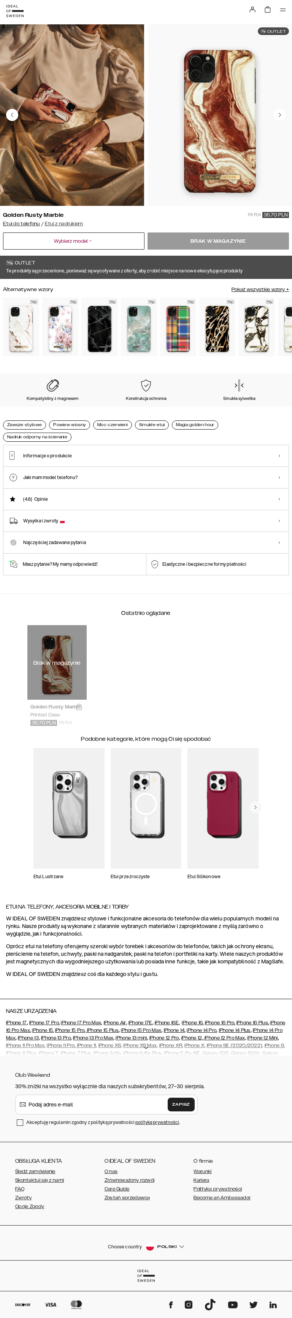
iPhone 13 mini (131, 1038)
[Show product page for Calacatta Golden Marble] (256, 327)
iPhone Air (115, 1022)
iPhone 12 (191, 1038)
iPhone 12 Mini (262, 1038)
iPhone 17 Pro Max (81, 1022)
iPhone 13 (28, 1038)
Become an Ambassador (222, 1197)
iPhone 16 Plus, (252, 1022)
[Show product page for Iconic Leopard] (217, 327)
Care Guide (117, 1189)
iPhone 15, (43, 1030)
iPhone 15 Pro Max (141, 1030)
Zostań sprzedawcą (127, 1197)
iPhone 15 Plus (102, 1030)
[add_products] (79, 707)
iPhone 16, (192, 1022)
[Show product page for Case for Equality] (178, 327)
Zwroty (23, 1197)
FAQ (19, 1189)
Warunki (202, 1171)
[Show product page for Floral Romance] (60, 327)
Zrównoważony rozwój (130, 1180)
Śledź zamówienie (35, 1171)
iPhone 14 (174, 1030)
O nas (111, 1171)
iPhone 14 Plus (235, 1030)
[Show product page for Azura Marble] (139, 327)
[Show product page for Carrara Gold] (21, 327)
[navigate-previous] (255, 807)
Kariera (201, 1180)
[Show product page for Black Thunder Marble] (99, 327)
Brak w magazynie (218, 241)
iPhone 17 (16, 1022)
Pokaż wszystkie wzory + (260, 289)
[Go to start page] (15, 11)
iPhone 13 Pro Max (93, 1038)
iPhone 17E (140, 1022)
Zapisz (181, 1104)
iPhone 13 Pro (56, 1038)
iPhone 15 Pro (70, 1030)
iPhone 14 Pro (201, 1030)
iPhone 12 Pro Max (224, 1038)
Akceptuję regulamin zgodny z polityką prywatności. (103, 1122)
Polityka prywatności (218, 1189)
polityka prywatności (157, 1122)
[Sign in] (252, 9)
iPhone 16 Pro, (220, 1022)
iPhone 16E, (167, 1022)
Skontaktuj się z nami (39, 1180)
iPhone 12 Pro (164, 1038)
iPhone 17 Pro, (44, 1022)
